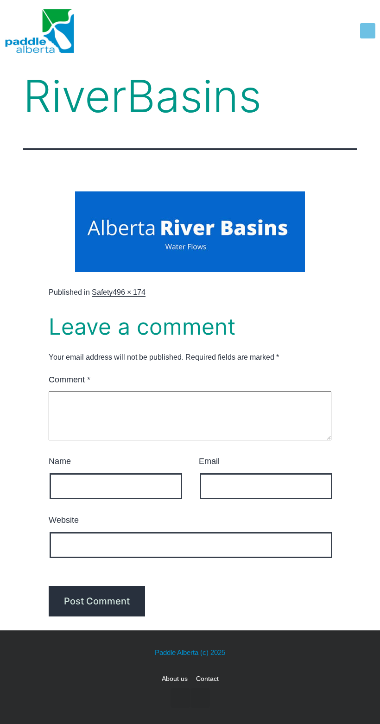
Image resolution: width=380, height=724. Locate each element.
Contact (207, 678)
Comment (69, 379)
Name (60, 461)
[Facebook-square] (180, 698)
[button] (367, 30)
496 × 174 (129, 292)
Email (209, 461)
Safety (102, 292)
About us (175, 678)
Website (64, 520)
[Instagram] (200, 698)
